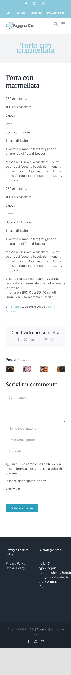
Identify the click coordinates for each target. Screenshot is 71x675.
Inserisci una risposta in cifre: (26, 481)
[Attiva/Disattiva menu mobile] (63, 24)
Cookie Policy (15, 568)
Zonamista (42, 629)
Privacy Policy (15, 563)
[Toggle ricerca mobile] (56, 24)
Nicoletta (14, 306)
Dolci (48, 306)
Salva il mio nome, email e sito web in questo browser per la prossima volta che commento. (34, 468)
